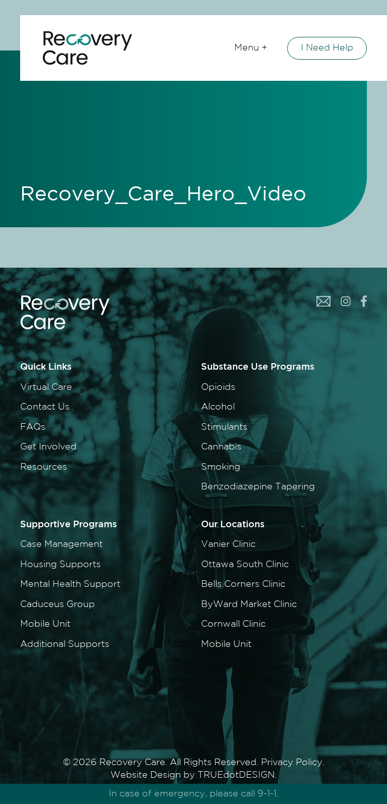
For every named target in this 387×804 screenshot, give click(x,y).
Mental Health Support (70, 584)
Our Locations (233, 525)
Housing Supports (60, 565)
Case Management (61, 544)
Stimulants (224, 427)
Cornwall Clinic (233, 624)
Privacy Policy (291, 763)
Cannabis (221, 447)
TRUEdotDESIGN (236, 775)
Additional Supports (64, 644)
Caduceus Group (57, 604)
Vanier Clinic (228, 544)
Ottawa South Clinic (245, 565)
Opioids (218, 387)
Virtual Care (46, 387)
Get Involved (48, 447)
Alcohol (218, 407)
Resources (43, 467)
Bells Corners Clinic (243, 584)
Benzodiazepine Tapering (258, 487)
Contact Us (45, 407)
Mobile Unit (45, 624)
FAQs (32, 427)
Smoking (220, 467)
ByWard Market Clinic (249, 604)
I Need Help (327, 48)
